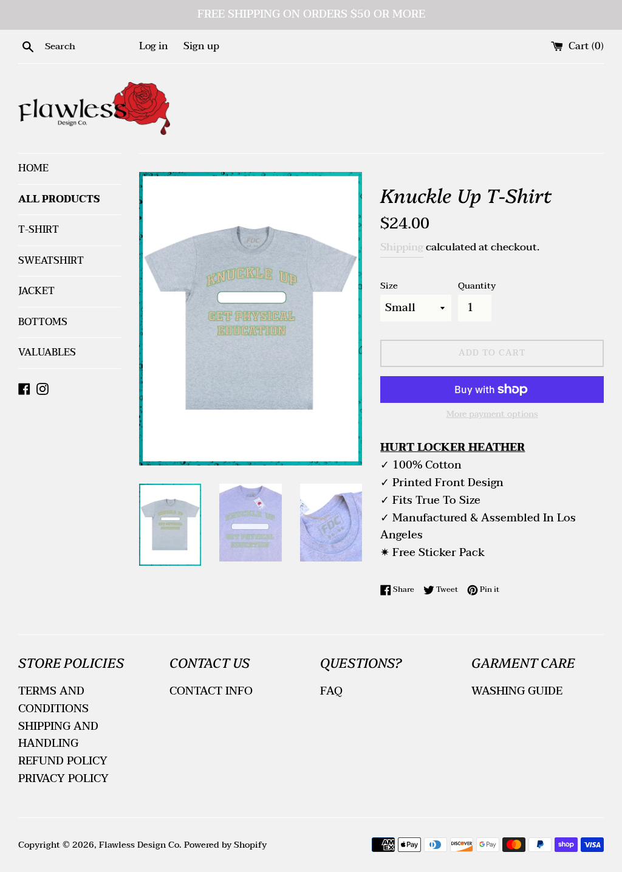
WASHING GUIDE (516, 691)
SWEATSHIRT (51, 260)
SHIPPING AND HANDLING (58, 735)
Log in (153, 46)
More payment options (492, 414)
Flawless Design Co (139, 845)
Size (389, 286)
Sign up (201, 46)
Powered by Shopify (225, 845)
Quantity (477, 286)
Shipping (401, 247)
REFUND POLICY (63, 761)
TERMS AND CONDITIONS (53, 700)
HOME (33, 168)
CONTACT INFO (211, 691)
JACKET (36, 291)
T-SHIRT (38, 229)
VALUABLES (47, 352)
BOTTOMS (42, 322)
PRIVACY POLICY (63, 778)
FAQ (331, 691)
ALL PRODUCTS (59, 199)
